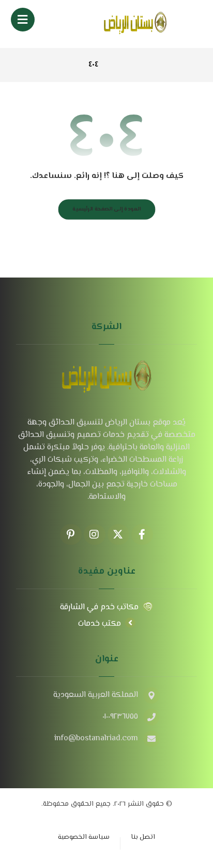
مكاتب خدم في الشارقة (99, 607)
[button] (23, 19)
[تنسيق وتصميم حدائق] (135, 24)
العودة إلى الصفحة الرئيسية (106, 209)
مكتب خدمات (99, 623)
